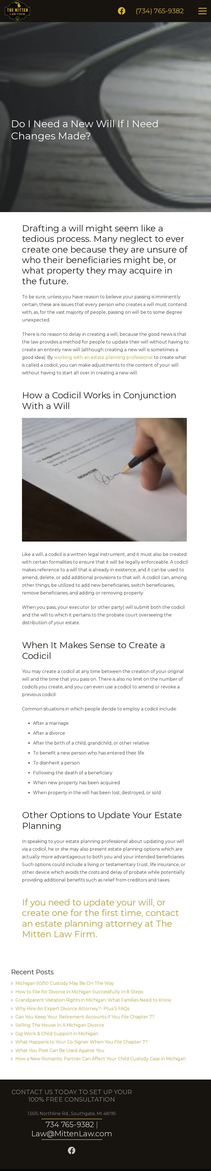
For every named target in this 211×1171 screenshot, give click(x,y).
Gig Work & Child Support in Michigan (56, 1033)
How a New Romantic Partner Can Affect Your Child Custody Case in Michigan (100, 1058)
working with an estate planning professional (103, 357)
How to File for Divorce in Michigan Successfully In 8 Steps (79, 991)
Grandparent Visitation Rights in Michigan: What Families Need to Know (93, 1000)
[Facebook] (121, 11)
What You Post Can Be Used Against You (59, 1050)
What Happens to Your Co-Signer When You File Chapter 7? (81, 1042)
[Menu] (202, 11)
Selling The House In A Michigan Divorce (59, 1025)
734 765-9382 (70, 1124)
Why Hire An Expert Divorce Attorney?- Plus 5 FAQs (72, 1008)
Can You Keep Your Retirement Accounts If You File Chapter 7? (84, 1016)
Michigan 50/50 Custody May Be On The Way (64, 983)
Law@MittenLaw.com (71, 1133)
